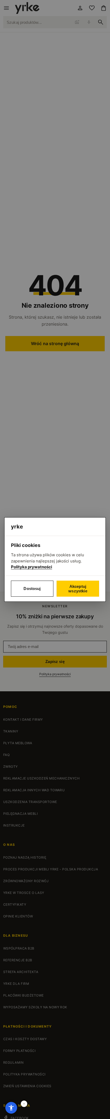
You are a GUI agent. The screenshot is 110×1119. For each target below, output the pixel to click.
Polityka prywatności (31, 566)
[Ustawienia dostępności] (11, 1108)
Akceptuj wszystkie (77, 588)
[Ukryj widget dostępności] (24, 1104)
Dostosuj (32, 588)
